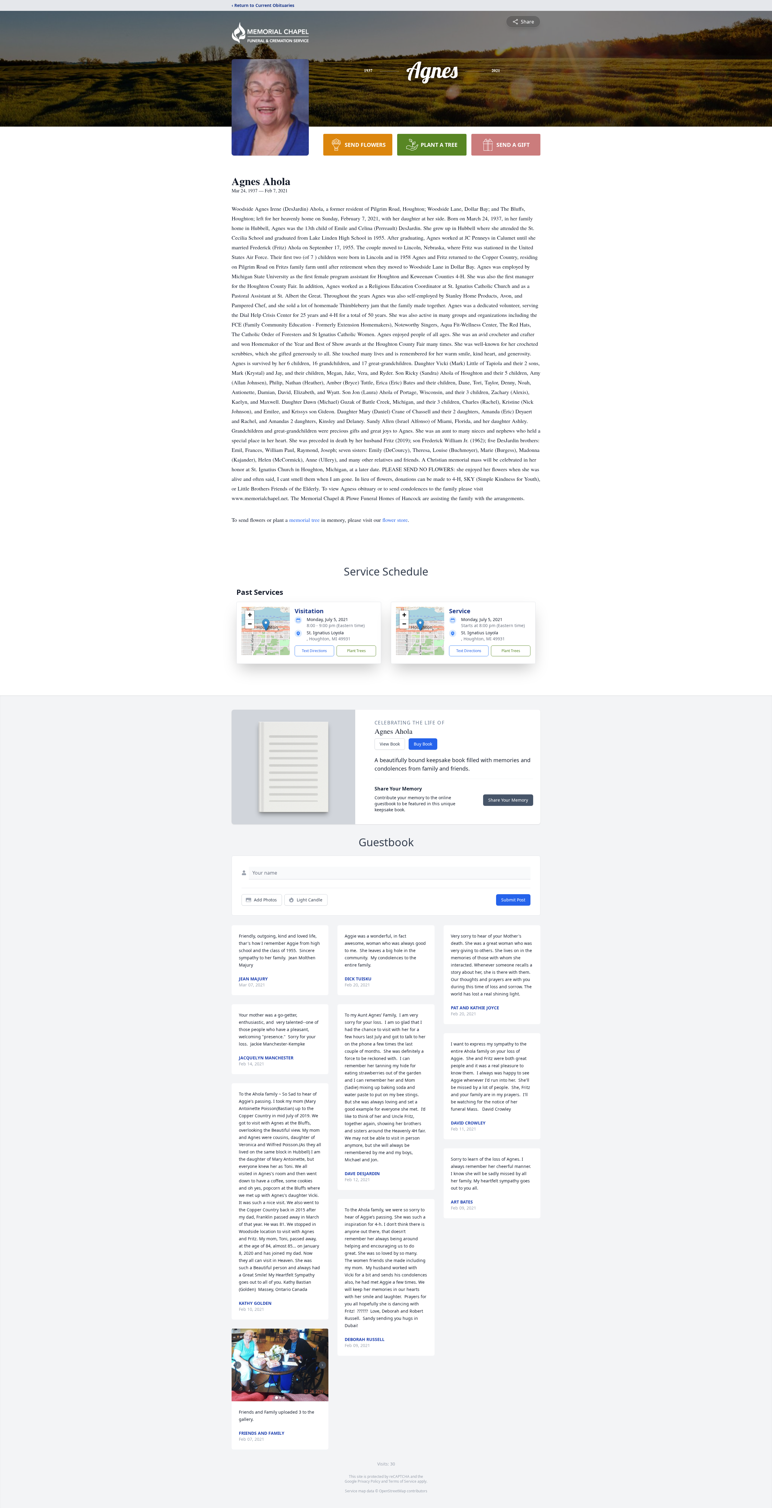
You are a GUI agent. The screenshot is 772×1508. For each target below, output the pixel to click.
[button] (266, 625)
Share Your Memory (508, 800)
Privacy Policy (369, 1481)
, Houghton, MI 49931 (328, 639)
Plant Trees (356, 650)
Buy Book (423, 744)
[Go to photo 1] (276, 1397)
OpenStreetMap (392, 1491)
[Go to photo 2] (280, 1397)
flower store (395, 519)
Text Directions (314, 650)
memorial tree (304, 519)
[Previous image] (237, 1365)
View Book (390, 744)
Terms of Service (402, 1481)
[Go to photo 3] (284, 1397)
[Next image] (322, 1365)
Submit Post (513, 900)
